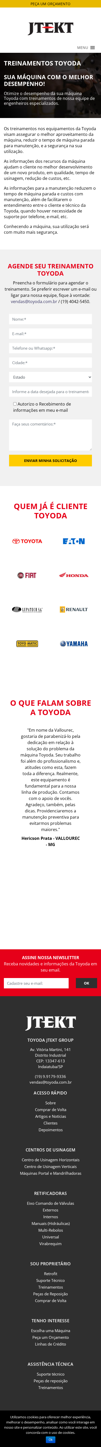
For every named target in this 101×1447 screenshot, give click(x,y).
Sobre (50, 1102)
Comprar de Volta (50, 1109)
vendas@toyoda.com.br (34, 301)
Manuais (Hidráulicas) (51, 1223)
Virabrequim (50, 1243)
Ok (51, 1440)
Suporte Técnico (50, 1280)
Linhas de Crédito (50, 1344)
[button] (82, 47)
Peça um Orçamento (50, 1337)
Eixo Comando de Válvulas (50, 1203)
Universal (50, 1236)
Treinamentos (50, 1287)
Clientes (50, 1123)
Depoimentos (51, 1129)
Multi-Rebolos (50, 1230)
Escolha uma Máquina (50, 1330)
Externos (50, 1210)
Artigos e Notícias (50, 1116)
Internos (50, 1216)
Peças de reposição (51, 1380)
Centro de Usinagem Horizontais (51, 1159)
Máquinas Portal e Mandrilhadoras (50, 1173)
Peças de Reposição (50, 1293)
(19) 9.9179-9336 (50, 1076)
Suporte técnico (50, 1374)
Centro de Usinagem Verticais (50, 1166)
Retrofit (50, 1273)
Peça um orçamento (50, 3)
